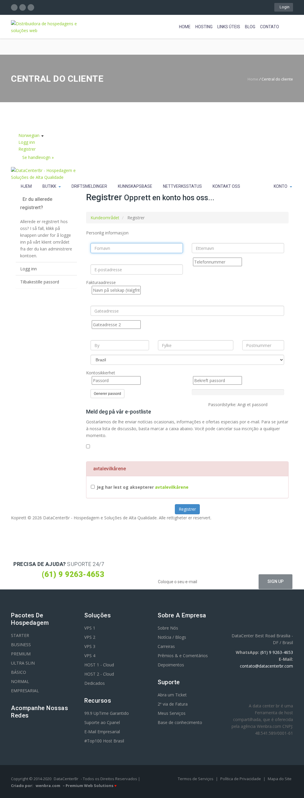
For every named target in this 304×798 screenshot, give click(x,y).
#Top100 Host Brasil (104, 741)
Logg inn (26, 142)
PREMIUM (21, 654)
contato (269, 26)
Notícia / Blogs (172, 637)
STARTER (20, 635)
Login (283, 7)
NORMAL (20, 681)
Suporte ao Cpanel (102, 722)
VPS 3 (89, 646)
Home (185, 26)
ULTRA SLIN (23, 663)
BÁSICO (18, 672)
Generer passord (107, 394)
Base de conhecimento (180, 722)
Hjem (26, 186)
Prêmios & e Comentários (183, 655)
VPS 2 (89, 637)
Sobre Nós (168, 628)
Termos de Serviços (196, 778)
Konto (281, 186)
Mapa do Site (280, 778)
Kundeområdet (105, 217)
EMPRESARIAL (25, 690)
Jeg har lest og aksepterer (143, 487)
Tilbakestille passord (39, 282)
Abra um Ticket (172, 695)
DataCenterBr (66, 778)
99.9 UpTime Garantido (106, 713)
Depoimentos (171, 665)
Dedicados (94, 683)
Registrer (27, 149)
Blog (250, 26)
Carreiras (166, 646)
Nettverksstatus (182, 186)
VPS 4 (89, 655)
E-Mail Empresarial (102, 731)
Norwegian (29, 135)
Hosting (204, 26)
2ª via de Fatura (173, 704)
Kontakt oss (226, 186)
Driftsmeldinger (89, 186)
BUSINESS (21, 644)
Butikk (50, 186)
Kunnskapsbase (135, 186)
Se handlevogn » (38, 157)
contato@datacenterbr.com (266, 666)
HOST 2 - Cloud (99, 674)
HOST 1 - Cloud (99, 665)
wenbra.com (48, 785)
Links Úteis (228, 26)
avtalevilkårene (172, 487)
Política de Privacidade (241, 778)
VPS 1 (89, 628)
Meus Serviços (172, 713)
